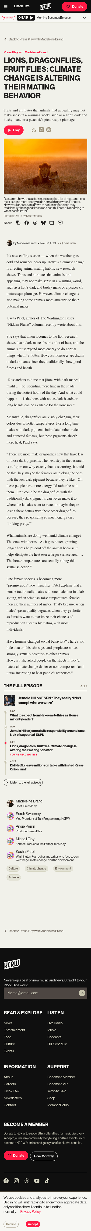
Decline (11, 1224)
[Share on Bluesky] (43, 223)
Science (14, 877)
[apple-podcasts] (41, 131)
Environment (63, 868)
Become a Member (61, 1077)
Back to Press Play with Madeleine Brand (36, 39)
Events (9, 1051)
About (8, 1077)
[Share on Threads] (35, 223)
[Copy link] (18, 223)
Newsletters (13, 1098)
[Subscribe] (82, 993)
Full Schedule (57, 1044)
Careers (10, 1084)
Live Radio (55, 1023)
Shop (51, 1098)
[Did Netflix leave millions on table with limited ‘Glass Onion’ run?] (5, 762)
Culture (13, 868)
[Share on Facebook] (26, 223)
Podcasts (54, 1037)
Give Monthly (44, 1156)
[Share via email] (60, 223)
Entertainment (14, 1030)
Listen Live (22, 6)
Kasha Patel (15, 317)
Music (51, 1030)
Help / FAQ (12, 1091)
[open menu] (7, 6)
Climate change (36, 868)
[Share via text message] (51, 223)
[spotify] (49, 131)
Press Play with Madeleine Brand (26, 52)
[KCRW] (12, 968)
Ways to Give (56, 1091)
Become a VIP (57, 1084)
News (8, 1023)
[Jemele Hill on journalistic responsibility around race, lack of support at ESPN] (5, 727)
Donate (77, 6)
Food (7, 1037)
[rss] (34, 131)
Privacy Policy (30, 1211)
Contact (10, 1105)
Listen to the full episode (25, 782)
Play (16, 130)
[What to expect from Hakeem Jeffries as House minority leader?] (5, 712)
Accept (33, 1224)
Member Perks (58, 1105)
